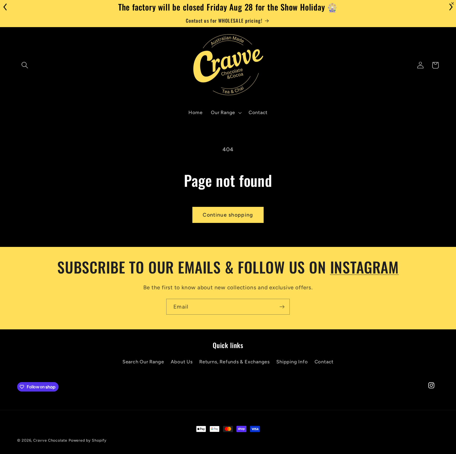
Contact (324, 362)
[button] (24, 65)
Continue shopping (228, 215)
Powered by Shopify (88, 440)
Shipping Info (292, 362)
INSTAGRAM (364, 267)
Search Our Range (143, 362)
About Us (182, 362)
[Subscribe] (281, 307)
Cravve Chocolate (50, 440)
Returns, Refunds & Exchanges (234, 362)
